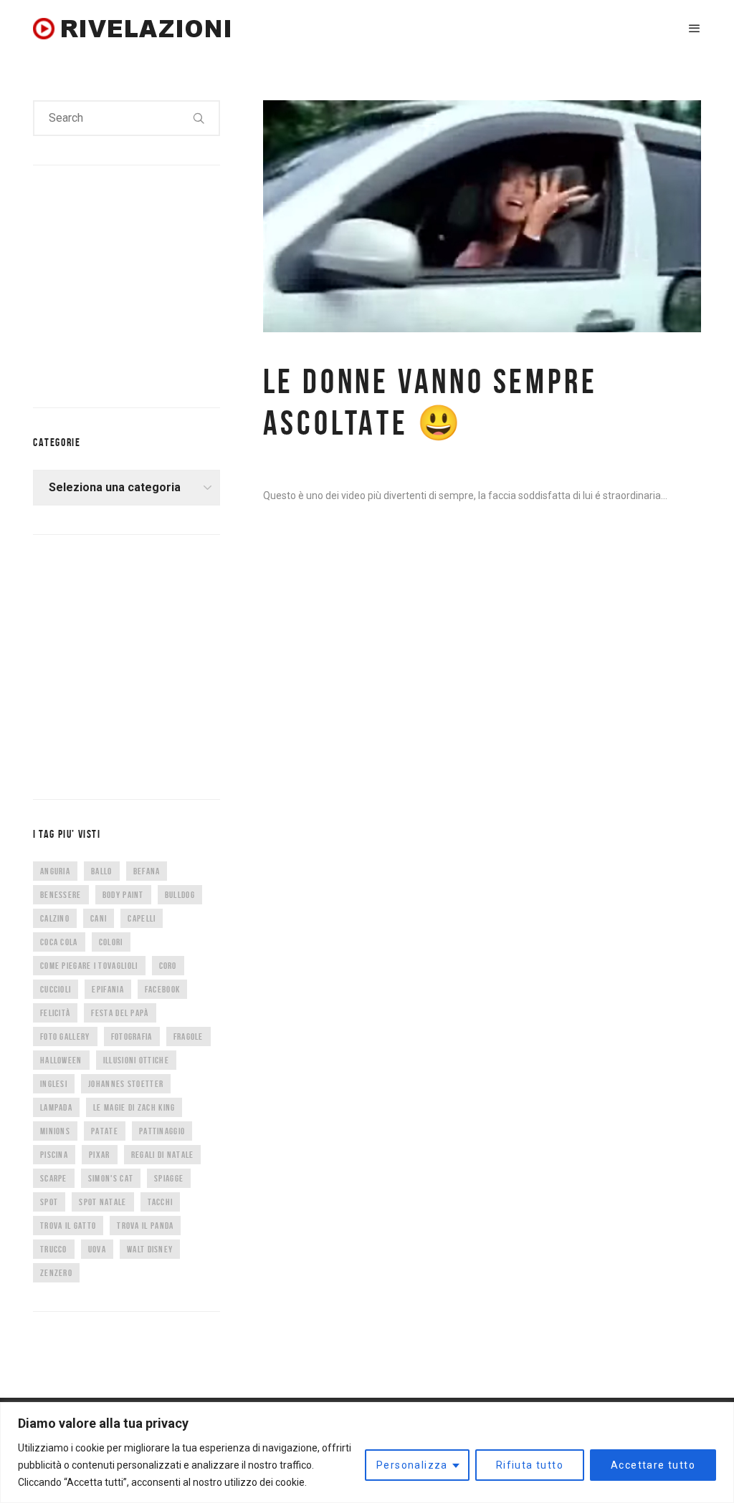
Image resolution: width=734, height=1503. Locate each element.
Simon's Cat (110, 1178)
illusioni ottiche (136, 1060)
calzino (55, 918)
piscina (54, 1154)
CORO (168, 965)
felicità (55, 1012)
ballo (102, 871)
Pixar (99, 1154)
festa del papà (119, 1012)
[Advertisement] (140, 283)
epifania (107, 989)
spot (49, 1202)
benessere (61, 894)
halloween (61, 1060)
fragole (188, 1036)
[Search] (199, 118)
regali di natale (162, 1154)
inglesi (53, 1083)
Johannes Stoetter (125, 1083)
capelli (142, 918)
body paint (123, 894)
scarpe (53, 1178)
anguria (55, 871)
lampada (56, 1107)
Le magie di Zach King (134, 1107)
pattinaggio (162, 1131)
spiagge (169, 1178)
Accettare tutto (653, 1465)
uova (97, 1249)
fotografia (132, 1036)
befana (147, 871)
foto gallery (65, 1036)
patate (104, 1131)
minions (55, 1131)
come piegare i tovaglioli (89, 965)
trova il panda (145, 1225)
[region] (367, 1452)
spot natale (102, 1202)
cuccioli (55, 989)
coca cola (59, 942)
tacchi (160, 1202)
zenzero (56, 1272)
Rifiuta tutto (529, 1465)
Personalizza (412, 1465)
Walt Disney (150, 1249)
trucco (53, 1249)
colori (111, 942)
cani (98, 918)
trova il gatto (68, 1225)
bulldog (180, 894)
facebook (162, 989)
